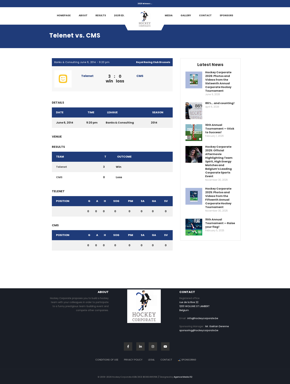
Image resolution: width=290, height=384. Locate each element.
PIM (130, 201)
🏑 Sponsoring (187, 359)
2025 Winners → (145, 3)
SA (142, 201)
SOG (116, 201)
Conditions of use (106, 359)
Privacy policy (133, 359)
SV (166, 201)
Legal (151, 359)
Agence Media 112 (183, 376)
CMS (139, 76)
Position (62, 201)
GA (154, 201)
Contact (166, 359)
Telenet (87, 76)
